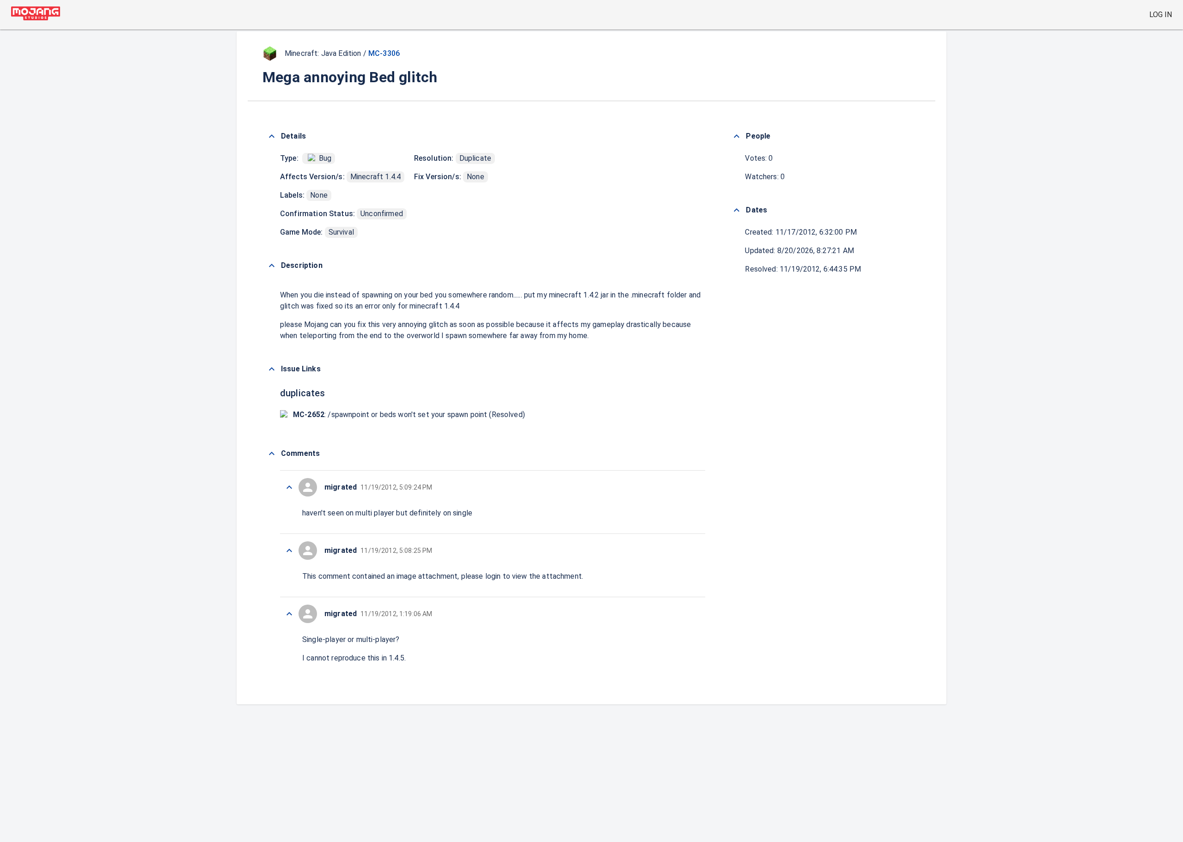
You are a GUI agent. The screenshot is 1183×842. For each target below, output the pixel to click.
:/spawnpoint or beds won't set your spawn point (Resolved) (409, 414)
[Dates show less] (736, 210)
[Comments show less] (271, 453)
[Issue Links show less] (271, 369)
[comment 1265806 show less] (289, 487)
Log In (1160, 14)
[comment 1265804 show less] (289, 614)
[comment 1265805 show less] (289, 550)
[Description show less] (271, 265)
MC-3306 (384, 53)
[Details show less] (271, 136)
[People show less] (736, 136)
